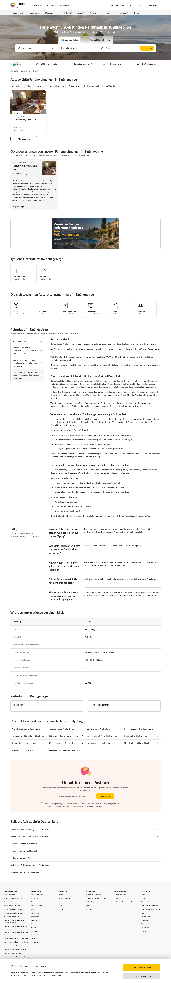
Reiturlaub (36, 71)
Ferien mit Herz (146, 902)
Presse (143, 898)
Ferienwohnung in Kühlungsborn (15, 949)
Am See (33, 927)
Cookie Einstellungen (141, 976)
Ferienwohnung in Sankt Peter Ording (16, 957)
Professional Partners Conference (125, 902)
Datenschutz (145, 917)
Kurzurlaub (35, 924)
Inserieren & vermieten (94, 895)
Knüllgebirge (25, 71)
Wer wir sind (145, 895)
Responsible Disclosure (149, 924)
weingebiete (35, 938)
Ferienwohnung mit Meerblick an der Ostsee (16, 933)
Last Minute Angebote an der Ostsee (16, 938)
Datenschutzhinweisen (51, 975)
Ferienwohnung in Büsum (12, 946)
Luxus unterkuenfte (37, 935)
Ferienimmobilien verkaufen (150, 909)
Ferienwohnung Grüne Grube (25, 119)
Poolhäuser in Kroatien (11, 917)
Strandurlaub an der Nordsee (13, 913)
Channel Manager (120, 895)
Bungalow (34, 898)
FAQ (60, 906)
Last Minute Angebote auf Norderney (16, 942)
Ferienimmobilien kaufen (149, 906)
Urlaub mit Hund (9, 895)
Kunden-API (118, 898)
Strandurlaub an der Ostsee (13, 909)
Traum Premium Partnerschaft (96, 898)
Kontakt (61, 909)
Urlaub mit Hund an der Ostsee (14, 898)
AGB (142, 913)
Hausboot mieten (37, 895)
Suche (61, 895)
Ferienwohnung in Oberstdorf (14, 953)
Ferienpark (35, 913)
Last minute (35, 920)
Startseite (14, 71)
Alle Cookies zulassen (141, 967)
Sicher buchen (63, 902)
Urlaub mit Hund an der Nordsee (15, 902)
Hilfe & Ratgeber (91, 902)
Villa (32, 909)
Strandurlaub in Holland (12, 906)
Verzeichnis (145, 927)
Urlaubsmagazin (64, 898)
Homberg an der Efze (20, 162)
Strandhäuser (35, 942)
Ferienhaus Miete (37, 902)
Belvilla (143, 931)
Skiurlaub (34, 931)
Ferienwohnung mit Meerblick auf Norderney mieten (15, 921)
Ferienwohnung (36, 906)
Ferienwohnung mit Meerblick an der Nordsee (16, 927)
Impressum (145, 920)
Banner (88, 906)
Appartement (35, 917)
